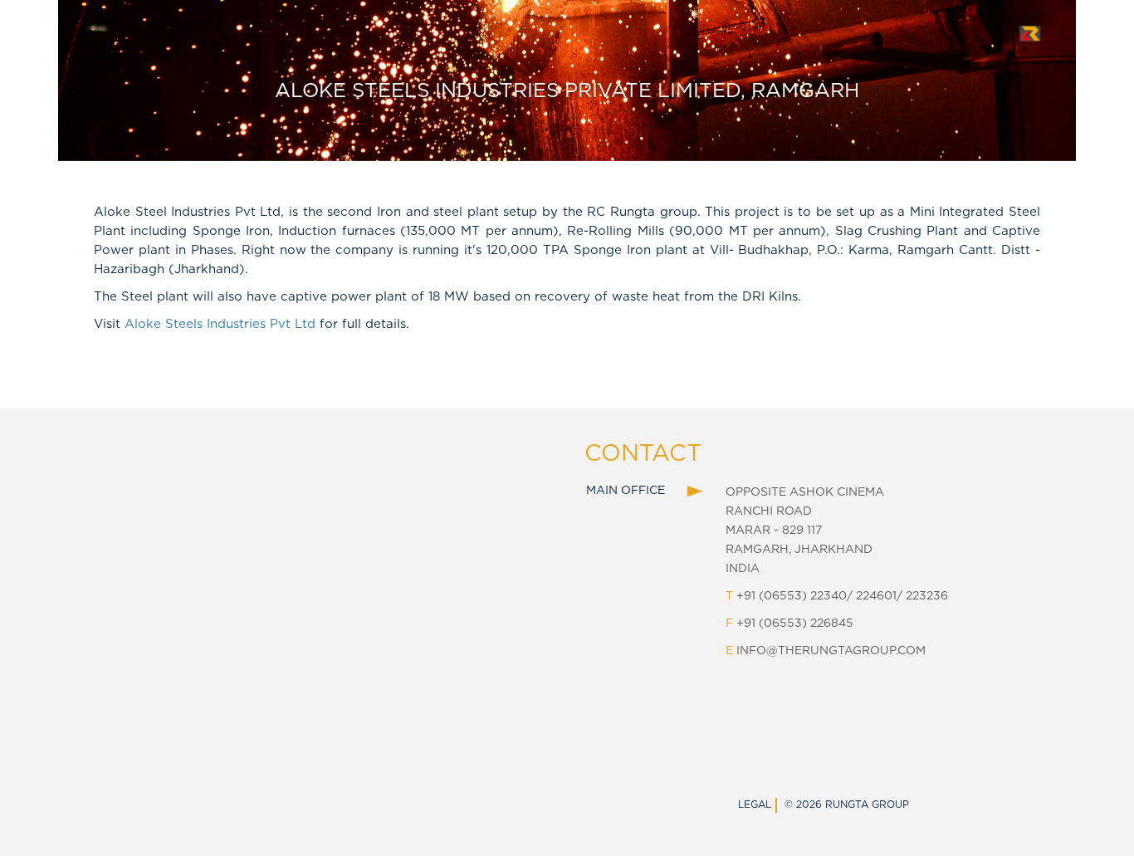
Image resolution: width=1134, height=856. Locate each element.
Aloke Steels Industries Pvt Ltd (220, 324)
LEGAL (754, 805)
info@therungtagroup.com (831, 651)
